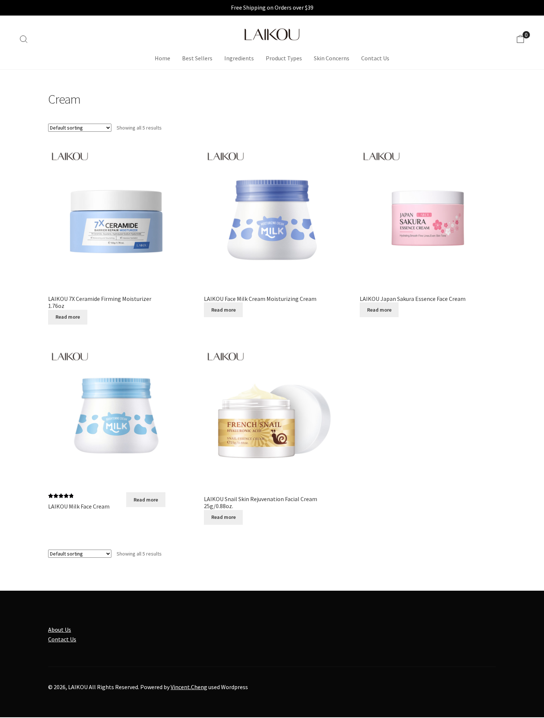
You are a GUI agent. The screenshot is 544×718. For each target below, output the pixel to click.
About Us (59, 629)
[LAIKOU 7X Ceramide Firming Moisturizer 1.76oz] (116, 215)
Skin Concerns (331, 58)
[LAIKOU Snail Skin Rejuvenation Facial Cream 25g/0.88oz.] (272, 416)
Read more (68, 316)
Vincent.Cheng (189, 687)
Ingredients (239, 58)
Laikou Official (272, 34)
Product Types (284, 58)
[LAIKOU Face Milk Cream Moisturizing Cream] (272, 215)
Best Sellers (197, 58)
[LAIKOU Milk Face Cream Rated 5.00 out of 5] (116, 416)
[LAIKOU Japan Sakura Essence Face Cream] (428, 215)
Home (162, 58)
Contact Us (375, 58)
